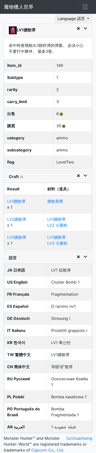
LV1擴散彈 (16, 201)
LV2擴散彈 (16, 219)
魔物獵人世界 (18, 7)
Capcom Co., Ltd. (47, 450)
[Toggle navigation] (85, 7)
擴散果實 (55, 201)
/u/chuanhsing (79, 438)
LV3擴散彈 (16, 237)
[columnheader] (24, 189)
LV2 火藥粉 (57, 225)
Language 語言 (72, 18)
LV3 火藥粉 (57, 243)
